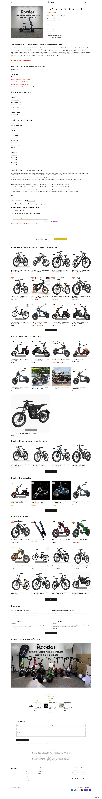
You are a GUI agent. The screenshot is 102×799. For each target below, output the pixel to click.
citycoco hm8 (14, 140)
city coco (13, 130)
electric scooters (15, 95)
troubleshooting (33, 207)
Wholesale (51, 221)
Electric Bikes (14, 74)
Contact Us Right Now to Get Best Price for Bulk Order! (25, 223)
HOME (46, 221)
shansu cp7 (14, 164)
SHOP (26, 771)
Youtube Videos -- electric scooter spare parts (22, 86)
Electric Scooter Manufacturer (21, 60)
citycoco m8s (14, 155)
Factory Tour (14, 69)
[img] (51, 696)
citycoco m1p (14, 137)
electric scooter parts (16, 104)
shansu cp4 (14, 157)
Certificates (31, 201)
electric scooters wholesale (17, 114)
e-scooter (13, 128)
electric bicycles (15, 100)
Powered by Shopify (14, 788)
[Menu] (12, 2)
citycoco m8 (14, 152)
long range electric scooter (18, 123)
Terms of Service (47, 743)
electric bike (14, 132)
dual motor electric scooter (30, 66)
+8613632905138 (74, 775)
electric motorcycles (16, 102)
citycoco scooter (15, 107)
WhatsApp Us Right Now (51, 12)
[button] (85, 2)
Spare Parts (27, 773)
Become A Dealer (17, 213)
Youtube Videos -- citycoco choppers (20, 84)
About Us (26, 776)
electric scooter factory (17, 125)
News (26, 775)
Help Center (43, 204)
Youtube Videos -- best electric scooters (21, 79)
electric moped (15, 109)
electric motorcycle (16, 135)
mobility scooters (15, 112)
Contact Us (27, 778)
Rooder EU (15, 787)
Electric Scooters (15, 72)
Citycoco (13, 76)
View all (51, 471)
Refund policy (40, 771)
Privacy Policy (39, 743)
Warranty (39, 769)
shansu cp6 (14, 162)
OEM (22, 210)
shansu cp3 (14, 159)
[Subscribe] (87, 770)
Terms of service (41, 775)
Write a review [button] (60, 238)
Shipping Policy (41, 773)
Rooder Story (27, 780)
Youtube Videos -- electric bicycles (19, 81)
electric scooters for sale (34, 170)
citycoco (13, 97)
